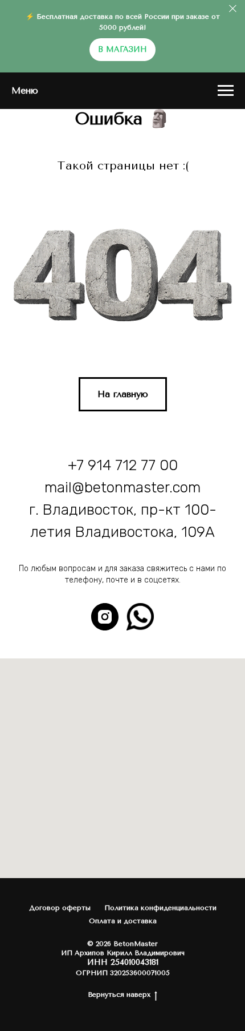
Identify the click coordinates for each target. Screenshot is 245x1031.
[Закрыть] (232, 8)
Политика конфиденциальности (160, 908)
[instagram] (105, 616)
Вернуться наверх (119, 994)
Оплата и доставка (123, 921)
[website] (140, 616)
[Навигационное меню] (226, 90)
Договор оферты (60, 908)
